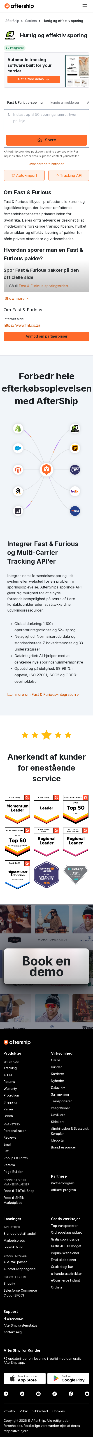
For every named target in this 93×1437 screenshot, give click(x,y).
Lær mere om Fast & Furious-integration (43, 694)
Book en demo (46, 966)
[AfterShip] (20, 6)
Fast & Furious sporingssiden (43, 286)
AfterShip (12, 21)
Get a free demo (31, 79)
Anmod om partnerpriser (46, 336)
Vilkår (24, 1411)
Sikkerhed (40, 1411)
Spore (50, 140)
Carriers (31, 21)
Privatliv (9, 1411)
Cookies (58, 1411)
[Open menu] (84, 6)
